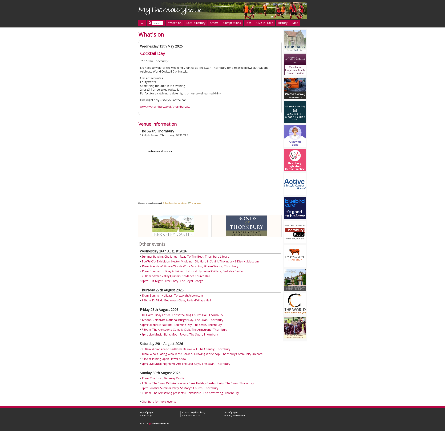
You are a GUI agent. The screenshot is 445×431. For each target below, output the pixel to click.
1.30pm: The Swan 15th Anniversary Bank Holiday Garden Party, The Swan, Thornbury (197, 383)
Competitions (232, 23)
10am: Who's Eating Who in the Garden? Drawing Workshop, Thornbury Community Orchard (201, 354)
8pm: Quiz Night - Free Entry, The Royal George (172, 281)
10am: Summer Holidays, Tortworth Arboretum (172, 295)
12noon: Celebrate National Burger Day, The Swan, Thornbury (182, 320)
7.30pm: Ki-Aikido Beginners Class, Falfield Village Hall (176, 300)
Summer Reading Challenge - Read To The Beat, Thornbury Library (185, 256)
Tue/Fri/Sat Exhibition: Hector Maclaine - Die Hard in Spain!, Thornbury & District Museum (200, 261)
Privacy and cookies (234, 415)
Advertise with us (191, 415)
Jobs (249, 23)
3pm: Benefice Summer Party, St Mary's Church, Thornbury (179, 388)
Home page (146, 415)
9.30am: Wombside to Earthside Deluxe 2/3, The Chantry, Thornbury (185, 349)
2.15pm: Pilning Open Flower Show (163, 359)
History (283, 23)
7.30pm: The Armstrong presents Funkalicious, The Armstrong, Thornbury (190, 393)
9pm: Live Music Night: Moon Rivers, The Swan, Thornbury (179, 334)
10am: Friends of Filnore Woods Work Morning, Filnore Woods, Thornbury (189, 266)
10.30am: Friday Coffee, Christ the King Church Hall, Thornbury (182, 315)
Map (295, 23)
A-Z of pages (231, 412)
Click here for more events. (158, 402)
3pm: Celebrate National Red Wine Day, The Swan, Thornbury (181, 325)
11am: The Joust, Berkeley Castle (162, 378)
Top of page (146, 412)
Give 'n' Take (264, 23)
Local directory (195, 23)
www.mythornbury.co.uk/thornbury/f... (165, 107)
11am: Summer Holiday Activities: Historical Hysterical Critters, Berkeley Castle (192, 271)
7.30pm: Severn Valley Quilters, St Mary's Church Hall (175, 276)
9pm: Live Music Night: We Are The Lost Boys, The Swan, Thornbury (185, 364)
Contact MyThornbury (193, 412)
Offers (214, 23)
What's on (174, 23)
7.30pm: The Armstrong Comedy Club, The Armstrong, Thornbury (184, 330)
